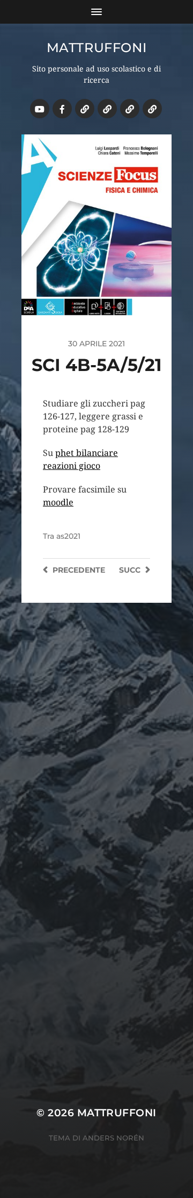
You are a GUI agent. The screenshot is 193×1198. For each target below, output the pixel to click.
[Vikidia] (129, 108)
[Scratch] (84, 108)
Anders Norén (113, 1137)
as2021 (68, 536)
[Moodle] (152, 108)
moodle (58, 502)
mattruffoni (97, 47)
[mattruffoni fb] (62, 108)
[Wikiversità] (107, 108)
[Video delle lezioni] (39, 108)
